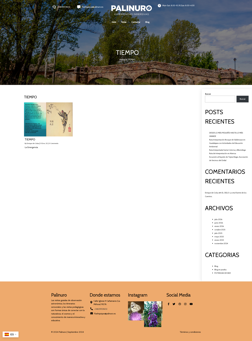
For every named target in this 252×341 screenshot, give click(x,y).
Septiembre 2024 (76, 332)
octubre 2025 (219, 229)
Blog (216, 266)
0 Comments (53, 143)
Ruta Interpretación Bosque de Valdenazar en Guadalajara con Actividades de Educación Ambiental (227, 143)
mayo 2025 (219, 236)
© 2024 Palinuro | (59, 332)
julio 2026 (218, 219)
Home (122, 59)
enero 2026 (219, 226)
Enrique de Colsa (33, 143)
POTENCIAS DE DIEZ (222, 273)
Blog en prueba (220, 269)
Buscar (208, 94)
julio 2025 (218, 233)
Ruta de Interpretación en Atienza (222, 153)
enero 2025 (219, 240)
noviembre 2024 (221, 243)
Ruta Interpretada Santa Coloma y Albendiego (227, 150)
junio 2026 (218, 223)
